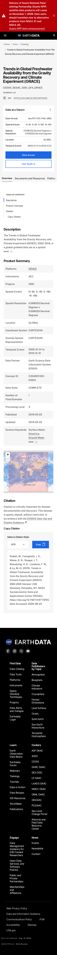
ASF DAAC (37, 750)
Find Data (15, 663)
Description (11, 200)
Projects (14, 702)
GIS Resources (17, 798)
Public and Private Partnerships (16, 878)
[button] (8, 251)
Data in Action (17, 787)
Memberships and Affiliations (17, 889)
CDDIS (35, 761)
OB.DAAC (37, 799)
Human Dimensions (38, 701)
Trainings (14, 776)
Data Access (28, 155)
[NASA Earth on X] (21, 650)
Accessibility (13, 924)
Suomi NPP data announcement (27, 28)
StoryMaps (16, 803)
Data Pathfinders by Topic (38, 666)
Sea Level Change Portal (39, 812)
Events (35, 842)
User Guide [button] (27, 164)
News (35, 837)
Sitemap (32, 924)
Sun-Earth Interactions (38, 726)
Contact (36, 853)
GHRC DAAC (38, 767)
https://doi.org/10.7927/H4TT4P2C (30, 98)
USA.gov (11, 930)
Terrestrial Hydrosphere (39, 735)
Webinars (15, 770)
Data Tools (15, 674)
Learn (13, 745)
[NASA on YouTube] (28, 650)
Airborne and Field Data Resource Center (39, 824)
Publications (16, 809)
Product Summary (14, 205)
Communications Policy (19, 919)
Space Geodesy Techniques (16, 693)
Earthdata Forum (15, 764)
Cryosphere (38, 694)
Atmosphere (38, 674)
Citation (9, 211)
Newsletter (37, 848)
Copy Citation (14, 216)
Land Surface (39, 708)
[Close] (54, 16)
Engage (14, 837)
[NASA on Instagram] (14, 650)
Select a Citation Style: (18, 537)
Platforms (15, 679)
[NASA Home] (19, 35)
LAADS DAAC (39, 783)
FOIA (42, 919)
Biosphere (37, 680)
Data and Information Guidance (23, 913)
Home (7, 44)
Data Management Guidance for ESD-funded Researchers (17, 849)
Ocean (35, 713)
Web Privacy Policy (16, 908)
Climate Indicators (37, 687)
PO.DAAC (37, 805)
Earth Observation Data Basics (16, 753)
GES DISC (37, 772)
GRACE (33, 268)
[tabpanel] (28, 403)
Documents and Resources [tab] (30, 178)
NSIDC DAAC (39, 789)
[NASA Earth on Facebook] (7, 650)
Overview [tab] (7, 178)
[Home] (31, 35)
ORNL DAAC (38, 794)
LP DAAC (36, 778)
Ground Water (36, 437)
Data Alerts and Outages (17, 709)
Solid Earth (38, 719)
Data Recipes (17, 792)
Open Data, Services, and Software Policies (17, 865)
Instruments (16, 685)
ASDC (35, 756)
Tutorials (14, 781)
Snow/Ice (34, 433)
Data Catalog (17, 668)
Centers (36, 745)
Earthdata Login (15, 718)
